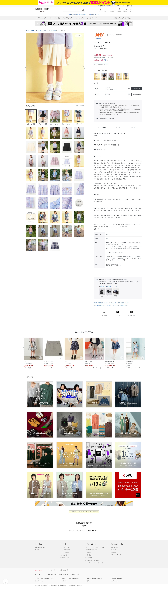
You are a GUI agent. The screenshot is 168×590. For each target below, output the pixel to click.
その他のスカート (54, 30)
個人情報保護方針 (45, 585)
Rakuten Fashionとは (91, 549)
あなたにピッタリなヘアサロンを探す (44, 578)
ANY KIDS (98, 38)
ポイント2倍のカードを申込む (94, 578)
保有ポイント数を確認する (118, 578)
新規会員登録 (114, 547)
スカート (46, 30)
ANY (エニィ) (39, 30)
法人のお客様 (88, 557)
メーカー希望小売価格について (120, 305)
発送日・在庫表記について (100, 303)
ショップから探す (65, 549)
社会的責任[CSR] (72, 585)
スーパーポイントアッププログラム (94, 547)
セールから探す (64, 555)
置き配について (112, 303)
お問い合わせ (88, 555)
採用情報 (79, 585)
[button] (55, 68)
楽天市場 (129, 6)
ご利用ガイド (88, 552)
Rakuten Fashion (30, 30)
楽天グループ (120, 6)
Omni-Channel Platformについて (94, 563)
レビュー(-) (134, 127)
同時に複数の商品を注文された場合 (102, 305)
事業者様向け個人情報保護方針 (58, 585)
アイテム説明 (102, 127)
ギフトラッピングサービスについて (108, 286)
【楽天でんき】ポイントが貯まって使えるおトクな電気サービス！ (63, 574)
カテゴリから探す (65, 552)
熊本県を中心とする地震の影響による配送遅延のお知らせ (84, 14)
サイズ (118, 127)
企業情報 (37, 585)
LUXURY (37, 549)
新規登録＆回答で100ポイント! (106, 6)
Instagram (113, 552)
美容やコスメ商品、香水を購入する (70, 578)
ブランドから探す (65, 547)
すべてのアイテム (65, 557)
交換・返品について (123, 303)
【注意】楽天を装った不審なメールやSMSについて (84, 511)
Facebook (113, 549)
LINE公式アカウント (116, 554)
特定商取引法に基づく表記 (92, 560)
